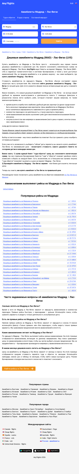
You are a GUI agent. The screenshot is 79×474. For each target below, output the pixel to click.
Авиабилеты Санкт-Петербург (31, 409)
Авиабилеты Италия (28, 392)
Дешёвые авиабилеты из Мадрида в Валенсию (21, 250)
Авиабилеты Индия (65, 389)
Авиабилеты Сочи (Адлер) (55, 409)
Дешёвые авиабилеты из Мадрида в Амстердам (22, 226)
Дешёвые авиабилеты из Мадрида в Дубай (20, 263)
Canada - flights (10, 429)
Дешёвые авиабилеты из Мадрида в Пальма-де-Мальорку (26, 210)
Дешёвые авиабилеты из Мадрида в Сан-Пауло (21, 266)
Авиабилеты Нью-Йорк (48, 417)
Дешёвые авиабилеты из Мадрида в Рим (19, 220)
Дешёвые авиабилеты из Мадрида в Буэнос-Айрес (23, 232)
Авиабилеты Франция (63, 394)
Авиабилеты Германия (29, 389)
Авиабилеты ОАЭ (59, 392)
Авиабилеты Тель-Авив (11, 414)
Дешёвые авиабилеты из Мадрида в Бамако (20, 238)
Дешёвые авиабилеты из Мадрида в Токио (20, 287)
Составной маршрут (39, 18)
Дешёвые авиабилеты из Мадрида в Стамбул (21, 229)
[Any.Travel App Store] (39, 451)
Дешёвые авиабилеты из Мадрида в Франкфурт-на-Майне (26, 278)
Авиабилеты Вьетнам (10, 389)
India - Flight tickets (49, 438)
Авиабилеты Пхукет (28, 412)
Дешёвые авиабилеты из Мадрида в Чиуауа (20, 217)
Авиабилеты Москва (10, 409)
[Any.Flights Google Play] (25, 451)
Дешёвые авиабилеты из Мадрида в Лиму (20, 281)
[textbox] (20, 26)
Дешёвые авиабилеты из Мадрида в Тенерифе (21, 223)
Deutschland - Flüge (49, 429)
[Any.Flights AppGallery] (53, 451)
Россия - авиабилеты (50, 441)
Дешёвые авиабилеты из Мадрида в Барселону (22, 204)
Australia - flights (48, 435)
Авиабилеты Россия (10, 394)
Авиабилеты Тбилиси (47, 414)
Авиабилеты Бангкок (10, 412)
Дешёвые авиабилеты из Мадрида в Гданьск (21, 257)
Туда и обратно (9, 18)
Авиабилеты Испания (10, 392)
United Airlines (8, 189)
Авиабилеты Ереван (30, 414)
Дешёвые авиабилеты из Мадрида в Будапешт (21, 247)
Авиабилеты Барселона (28, 417)
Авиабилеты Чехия (9, 397)
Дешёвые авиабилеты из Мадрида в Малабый (21, 254)
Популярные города (38, 404)
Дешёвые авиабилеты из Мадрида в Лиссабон (21, 214)
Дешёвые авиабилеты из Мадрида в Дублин (20, 269)
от (72, 201)
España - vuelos (10, 435)
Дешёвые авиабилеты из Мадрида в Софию (20, 241)
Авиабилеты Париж (9, 417)
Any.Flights (8, 3)
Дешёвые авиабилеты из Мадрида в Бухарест (21, 272)
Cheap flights (9, 432)
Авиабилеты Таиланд (27, 394)
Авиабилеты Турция (45, 394)
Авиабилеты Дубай (45, 412)
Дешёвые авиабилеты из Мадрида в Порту (20, 291)
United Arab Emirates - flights (15, 444)
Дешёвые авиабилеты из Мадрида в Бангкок (21, 235)
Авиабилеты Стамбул (62, 412)
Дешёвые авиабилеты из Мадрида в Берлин (20, 275)
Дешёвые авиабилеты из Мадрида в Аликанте (21, 244)
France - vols (9, 438)
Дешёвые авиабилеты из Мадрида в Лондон (20, 201)
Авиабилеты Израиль (48, 389)
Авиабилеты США (44, 392)
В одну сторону (23, 18)
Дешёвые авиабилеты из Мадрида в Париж (20, 207)
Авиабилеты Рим (64, 414)
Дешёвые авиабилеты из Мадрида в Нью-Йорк (21, 260)
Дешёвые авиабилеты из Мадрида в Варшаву (21, 284)
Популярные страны (39, 384)
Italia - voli (8, 441)
